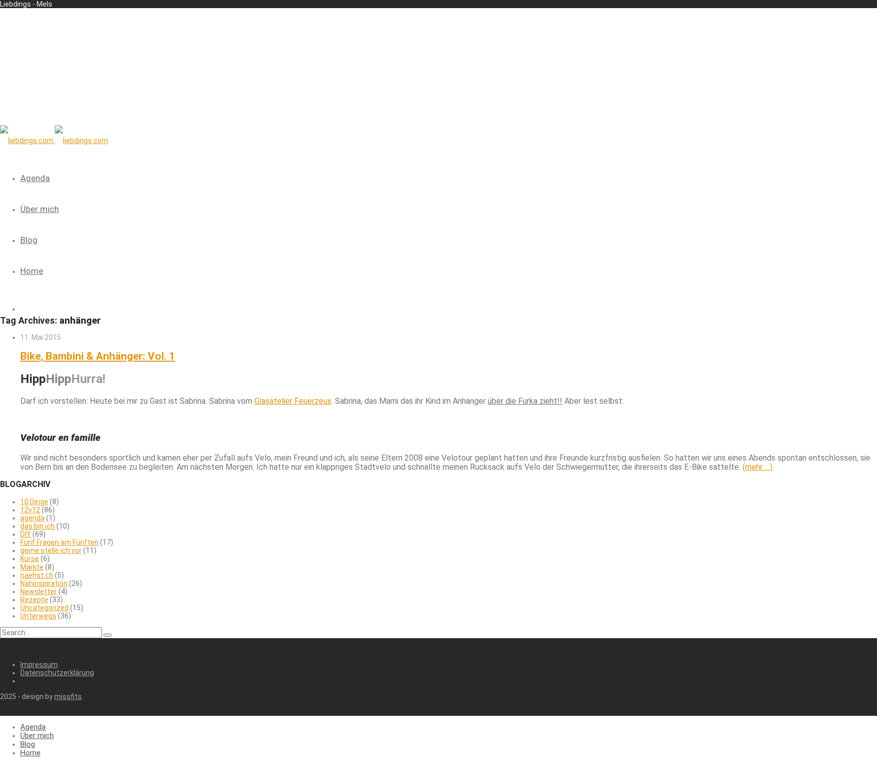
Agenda (35, 178)
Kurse (29, 558)
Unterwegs (38, 616)
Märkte (32, 567)
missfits (68, 696)
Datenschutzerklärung (57, 673)
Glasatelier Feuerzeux (292, 401)
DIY (25, 534)
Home (31, 271)
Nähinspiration (44, 583)
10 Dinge (34, 502)
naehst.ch (36, 575)
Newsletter (38, 591)
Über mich (39, 209)
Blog (29, 240)
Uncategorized (44, 608)
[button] (108, 635)
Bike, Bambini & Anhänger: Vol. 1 (97, 356)
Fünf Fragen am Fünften (59, 542)
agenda (32, 518)
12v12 (30, 510)
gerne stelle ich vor (51, 550)
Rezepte (34, 600)
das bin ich (37, 526)
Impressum (39, 664)
